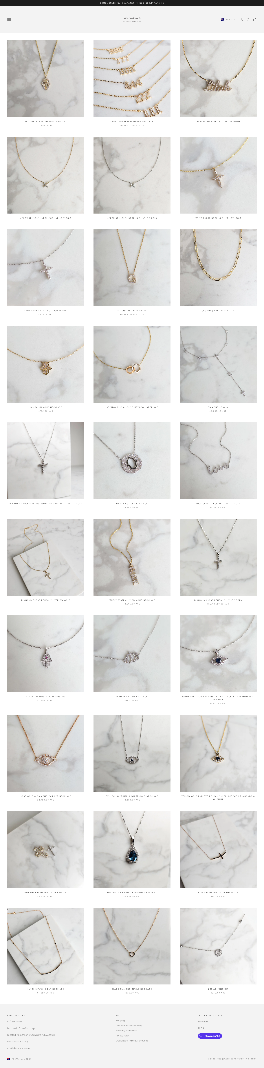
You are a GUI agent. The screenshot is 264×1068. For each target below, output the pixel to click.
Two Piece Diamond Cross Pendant (46, 892)
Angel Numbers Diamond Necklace (132, 121)
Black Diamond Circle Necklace (132, 989)
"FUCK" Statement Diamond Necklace (132, 600)
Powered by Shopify (245, 1059)
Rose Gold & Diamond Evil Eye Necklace (46, 796)
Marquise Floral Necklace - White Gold (132, 218)
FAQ (118, 1015)
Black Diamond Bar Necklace (46, 989)
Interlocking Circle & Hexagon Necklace (132, 407)
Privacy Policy (122, 1035)
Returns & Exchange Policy (129, 1025)
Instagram (203, 1021)
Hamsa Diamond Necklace (46, 407)
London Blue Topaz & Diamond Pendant (132, 892)
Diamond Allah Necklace (132, 696)
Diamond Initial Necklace (132, 310)
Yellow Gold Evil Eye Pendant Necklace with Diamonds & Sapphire (218, 798)
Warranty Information (126, 1030)
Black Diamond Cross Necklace (218, 892)
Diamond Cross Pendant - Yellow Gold (45, 600)
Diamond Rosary (218, 407)
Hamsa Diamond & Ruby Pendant (46, 696)
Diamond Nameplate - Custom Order (218, 121)
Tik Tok (201, 1028)
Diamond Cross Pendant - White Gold (218, 600)
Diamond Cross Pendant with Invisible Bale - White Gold (45, 503)
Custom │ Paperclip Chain (218, 310)
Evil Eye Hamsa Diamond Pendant (46, 121)
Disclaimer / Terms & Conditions (132, 1040)
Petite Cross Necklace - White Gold (45, 310)
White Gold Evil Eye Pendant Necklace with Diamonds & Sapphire (218, 698)
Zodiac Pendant (218, 989)
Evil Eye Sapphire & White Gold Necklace (132, 796)
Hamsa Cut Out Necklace (132, 503)
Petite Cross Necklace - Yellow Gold (218, 218)
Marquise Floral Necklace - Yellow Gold (46, 218)
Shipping (120, 1020)
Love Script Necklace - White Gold (218, 503)
